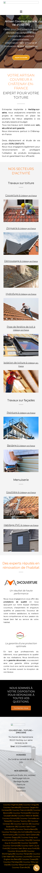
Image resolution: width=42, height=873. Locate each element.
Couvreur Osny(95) (24, 840)
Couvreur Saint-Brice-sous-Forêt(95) (24, 848)
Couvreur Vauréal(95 (29, 843)
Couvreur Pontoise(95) (22, 813)
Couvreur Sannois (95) (22, 824)
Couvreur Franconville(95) (22, 810)
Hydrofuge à (21, 293)
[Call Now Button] (36, 868)
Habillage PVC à (21, 525)
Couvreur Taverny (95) (21, 821)
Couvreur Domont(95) (12, 846)
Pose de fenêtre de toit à (21, 328)
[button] (21, 11)
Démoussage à (21, 261)
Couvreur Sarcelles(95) (12, 807)
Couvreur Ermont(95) (10, 818)
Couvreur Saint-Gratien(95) (28, 835)
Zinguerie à (21, 228)
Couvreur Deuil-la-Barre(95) (27, 829)
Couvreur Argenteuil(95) (13, 805)
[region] (21, 41)
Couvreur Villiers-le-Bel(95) (27, 816)
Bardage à (21, 445)
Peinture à (21, 412)
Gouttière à (21, 492)
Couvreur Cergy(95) (31, 805)
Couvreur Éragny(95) (12, 837)
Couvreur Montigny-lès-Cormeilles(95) (17, 832)
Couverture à (21, 195)
